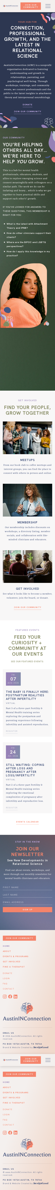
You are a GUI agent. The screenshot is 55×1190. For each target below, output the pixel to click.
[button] (48, 1060)
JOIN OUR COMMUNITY (30, 1059)
